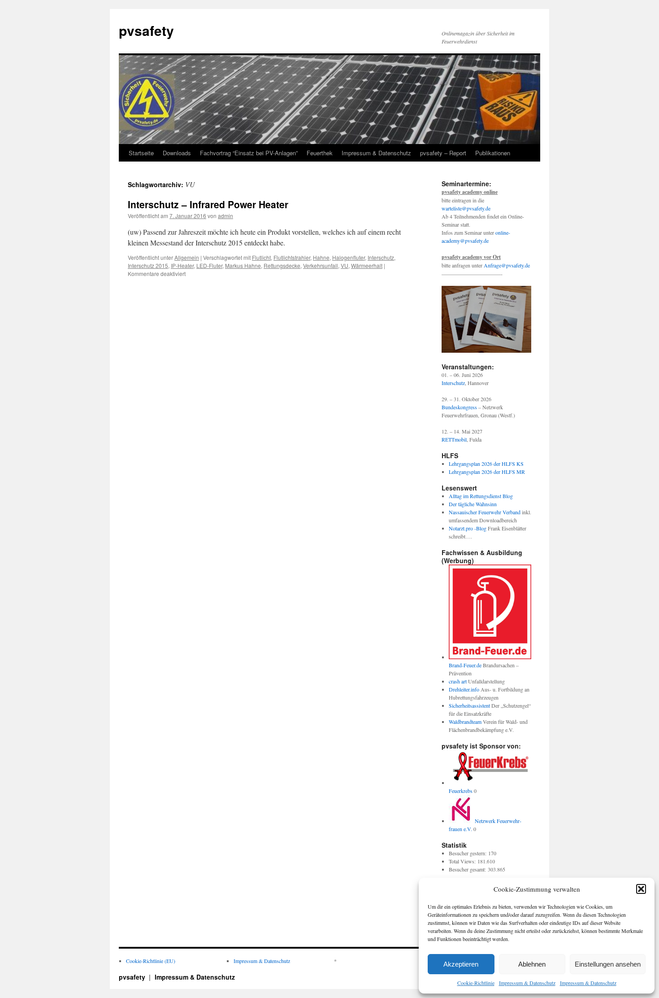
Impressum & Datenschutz (527, 982)
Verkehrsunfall (320, 265)
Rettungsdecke (282, 265)
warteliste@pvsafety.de (466, 208)
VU (344, 265)
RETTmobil (454, 439)
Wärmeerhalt (366, 265)
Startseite (141, 153)
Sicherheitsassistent (469, 705)
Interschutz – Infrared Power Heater (208, 204)
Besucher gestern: (468, 853)
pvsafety (146, 30)
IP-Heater (182, 265)
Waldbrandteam (465, 721)
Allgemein (186, 257)
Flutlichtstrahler (291, 257)
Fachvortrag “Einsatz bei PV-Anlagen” (249, 153)
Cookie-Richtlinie (475, 982)
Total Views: (463, 861)
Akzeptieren (460, 964)
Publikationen (492, 153)
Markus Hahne (243, 265)
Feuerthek (320, 153)
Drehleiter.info (464, 689)
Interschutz (381, 257)
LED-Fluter (209, 265)
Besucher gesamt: (468, 869)
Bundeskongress (459, 407)
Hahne (321, 257)
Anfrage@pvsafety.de (507, 265)
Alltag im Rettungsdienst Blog (481, 495)
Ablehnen (532, 964)
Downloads (177, 153)
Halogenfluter (348, 257)
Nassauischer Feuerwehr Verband (484, 512)
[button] (641, 888)
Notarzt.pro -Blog (467, 528)
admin (225, 215)
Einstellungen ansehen (608, 964)
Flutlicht (261, 257)
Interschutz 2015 (148, 265)
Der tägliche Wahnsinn (473, 504)
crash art (458, 681)
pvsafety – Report (443, 153)
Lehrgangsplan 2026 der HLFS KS (486, 463)
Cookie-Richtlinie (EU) (150, 960)
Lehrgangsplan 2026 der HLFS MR (487, 471)
